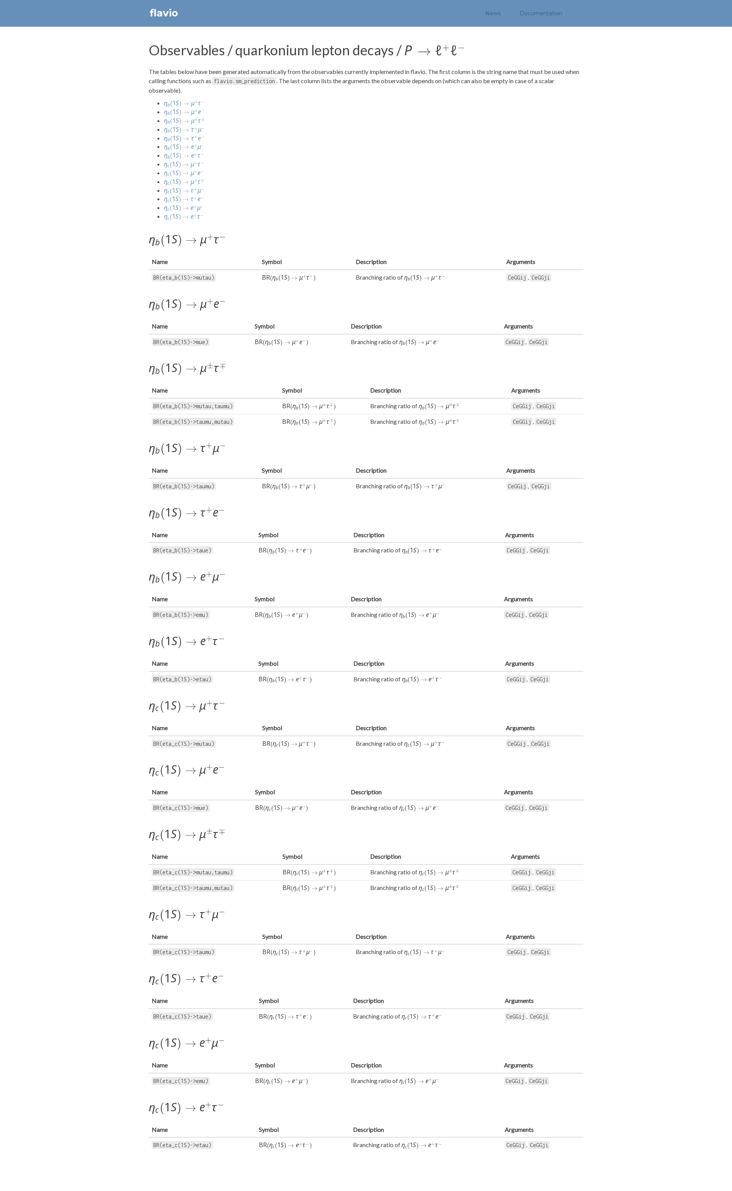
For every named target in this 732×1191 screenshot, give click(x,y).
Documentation (541, 13)
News (493, 13)
